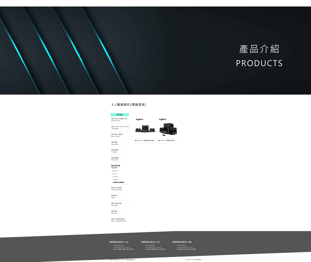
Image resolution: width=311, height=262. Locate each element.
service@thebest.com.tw (122, 247)
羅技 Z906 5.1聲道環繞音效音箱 (144, 140)
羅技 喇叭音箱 (115, 166)
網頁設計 (199, 259)
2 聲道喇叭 (115, 176)
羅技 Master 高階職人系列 (119, 119)
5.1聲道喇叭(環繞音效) (118, 182)
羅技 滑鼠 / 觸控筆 (117, 135)
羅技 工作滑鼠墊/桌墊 (118, 220)
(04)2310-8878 (150, 245)
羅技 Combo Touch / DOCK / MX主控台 (120, 127)
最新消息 (158, 3)
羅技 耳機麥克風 (116, 204)
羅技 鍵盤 (114, 143)
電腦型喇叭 (115, 171)
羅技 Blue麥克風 (116, 188)
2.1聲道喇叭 (115, 179)
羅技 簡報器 (115, 159)
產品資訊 (167, 3)
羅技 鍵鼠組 (115, 151)
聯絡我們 (176, 3)
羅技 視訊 (114, 196)
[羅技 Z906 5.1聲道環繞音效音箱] (145, 127)
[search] (185, 3)
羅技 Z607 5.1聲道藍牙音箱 (166, 140)
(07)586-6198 (181, 245)
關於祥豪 (149, 3)
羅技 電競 (114, 212)
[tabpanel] (155, 50)
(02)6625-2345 (119, 245)
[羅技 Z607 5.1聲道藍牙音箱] (168, 127)
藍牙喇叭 (114, 173)
